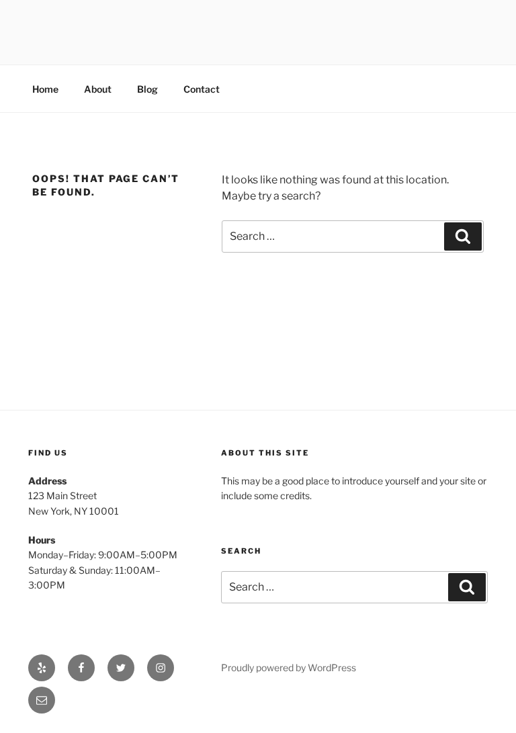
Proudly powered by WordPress (288, 667)
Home (45, 89)
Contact (201, 89)
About (98, 89)
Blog (147, 89)
